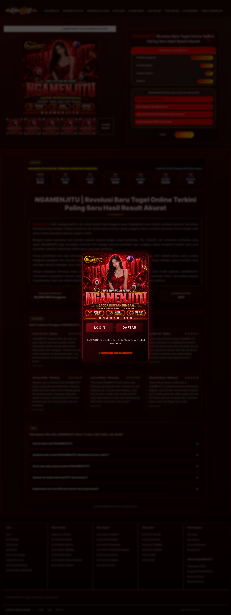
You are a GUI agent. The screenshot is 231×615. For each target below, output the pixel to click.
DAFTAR (129, 327)
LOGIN (99, 327)
